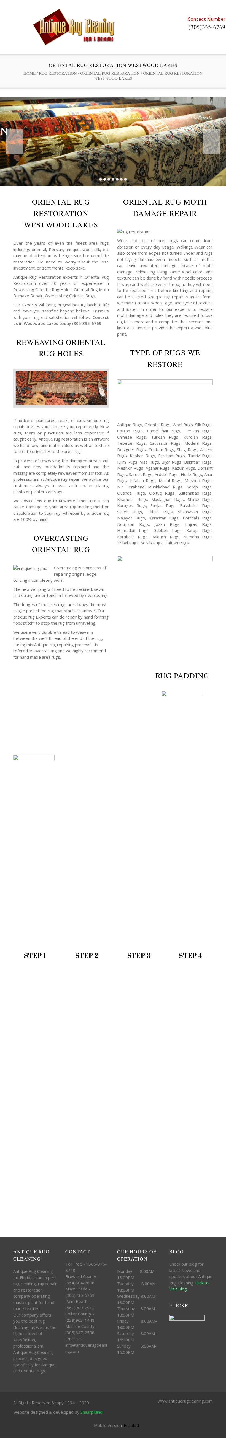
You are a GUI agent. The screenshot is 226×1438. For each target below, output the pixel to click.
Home (29, 73)
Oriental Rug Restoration (110, 73)
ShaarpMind (91, 1412)
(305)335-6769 (207, 27)
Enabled (131, 1425)
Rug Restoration (58, 73)
